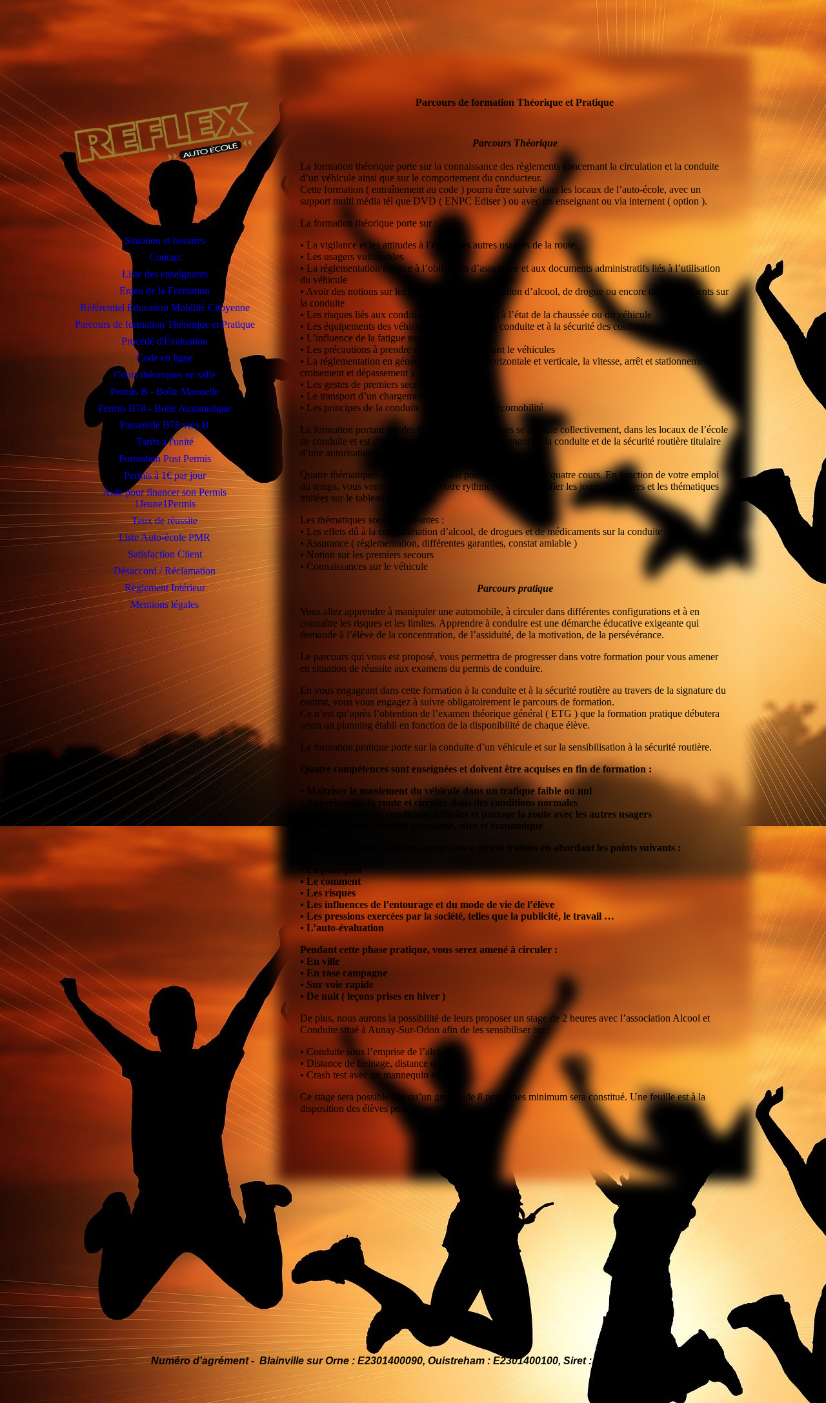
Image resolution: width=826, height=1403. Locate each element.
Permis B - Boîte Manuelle (164, 391)
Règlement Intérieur (165, 587)
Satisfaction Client (165, 554)
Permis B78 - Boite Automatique (164, 408)
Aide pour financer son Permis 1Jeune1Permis (165, 498)
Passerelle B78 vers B (164, 424)
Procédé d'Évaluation (164, 341)
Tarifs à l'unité (165, 441)
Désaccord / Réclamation (165, 570)
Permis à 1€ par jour (165, 475)
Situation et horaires (165, 240)
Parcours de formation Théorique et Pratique (165, 324)
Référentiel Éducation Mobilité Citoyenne (165, 307)
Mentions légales (164, 604)
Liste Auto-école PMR (164, 537)
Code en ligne (164, 357)
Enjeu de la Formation (164, 290)
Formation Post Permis (165, 458)
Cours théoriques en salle (165, 374)
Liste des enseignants (165, 273)
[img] (164, 132)
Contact (165, 257)
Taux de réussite (164, 520)
